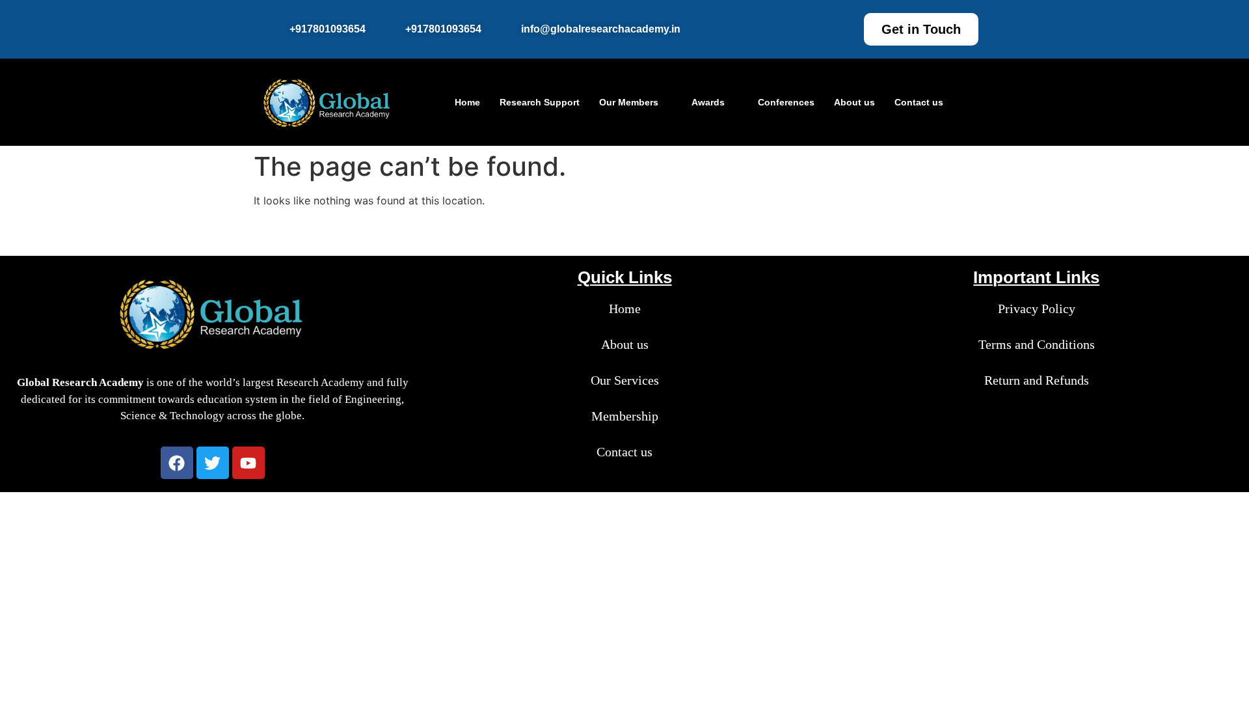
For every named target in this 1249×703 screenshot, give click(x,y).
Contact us (918, 102)
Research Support (540, 102)
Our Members (628, 102)
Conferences (786, 102)
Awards (708, 102)
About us (854, 102)
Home (467, 102)
